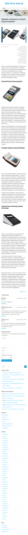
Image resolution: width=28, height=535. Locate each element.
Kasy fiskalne (5, 46)
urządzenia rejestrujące (21, 59)
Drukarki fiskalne (5, 415)
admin (5, 44)
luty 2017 (4, 499)
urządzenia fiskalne (22, 58)
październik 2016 (5, 505)
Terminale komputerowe (6, 425)
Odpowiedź (3, 303)
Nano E (24, 54)
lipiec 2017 (4, 490)
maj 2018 (4, 475)
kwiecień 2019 (5, 462)
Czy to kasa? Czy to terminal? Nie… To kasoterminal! (12, 387)
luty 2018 (4, 479)
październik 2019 (5, 458)
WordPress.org (5, 531)
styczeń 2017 (4, 501)
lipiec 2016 (4, 510)
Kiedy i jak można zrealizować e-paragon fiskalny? (11, 372)
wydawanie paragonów (22, 62)
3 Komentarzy (16, 44)
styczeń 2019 (4, 464)
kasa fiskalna (21, 49)
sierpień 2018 (4, 471)
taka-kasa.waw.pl (14, 3)
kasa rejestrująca (23, 50)
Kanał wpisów (5, 527)
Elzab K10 (24, 48)
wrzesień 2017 (5, 488)
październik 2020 (5, 449)
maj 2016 (4, 514)
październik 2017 (5, 486)
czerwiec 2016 (5, 512)
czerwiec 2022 (5, 434)
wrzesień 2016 (5, 508)
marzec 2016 (4, 516)
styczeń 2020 (4, 455)
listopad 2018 (4, 466)
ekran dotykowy (23, 46)
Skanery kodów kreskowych (7, 423)
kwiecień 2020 (5, 453)
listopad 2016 (4, 503)
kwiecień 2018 (5, 477)
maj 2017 (4, 495)
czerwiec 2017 (5, 492)
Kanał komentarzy (5, 529)
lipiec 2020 (4, 451)
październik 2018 (5, 468)
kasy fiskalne (24, 51)
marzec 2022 (4, 436)
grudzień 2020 (5, 447)
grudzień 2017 (5, 484)
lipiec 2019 (4, 460)
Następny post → (23, 291)
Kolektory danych (5, 419)
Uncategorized (5, 428)
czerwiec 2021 (5, 442)
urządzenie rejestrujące (21, 61)
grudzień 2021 (5, 438)
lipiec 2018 (4, 473)
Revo (25, 57)
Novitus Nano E (20, 55)
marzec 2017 (4, 497)
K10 (17, 49)
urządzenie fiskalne (22, 60)
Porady (3, 421)
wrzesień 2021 (5, 440)
